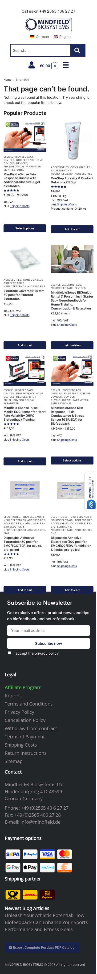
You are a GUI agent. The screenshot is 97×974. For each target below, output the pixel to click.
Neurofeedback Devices (68, 288)
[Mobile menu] (66, 65)
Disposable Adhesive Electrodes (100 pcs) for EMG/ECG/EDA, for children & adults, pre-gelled (71, 543)
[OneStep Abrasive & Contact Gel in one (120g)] (72, 141)
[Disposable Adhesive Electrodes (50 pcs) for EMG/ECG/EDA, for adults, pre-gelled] (25, 491)
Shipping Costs (19, 206)
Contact (13, 772)
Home (8, 79)
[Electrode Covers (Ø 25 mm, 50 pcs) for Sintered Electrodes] (25, 256)
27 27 (63, 808)
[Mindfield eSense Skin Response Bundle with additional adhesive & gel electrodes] (25, 136)
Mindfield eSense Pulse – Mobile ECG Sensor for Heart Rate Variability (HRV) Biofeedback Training (25, 414)
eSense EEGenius (63, 284)
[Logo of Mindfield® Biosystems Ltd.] (48, 25)
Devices (21, 163)
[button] (49, 66)
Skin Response (14, 169)
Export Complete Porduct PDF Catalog (43, 947)
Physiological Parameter (22, 166)
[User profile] (31, 64)
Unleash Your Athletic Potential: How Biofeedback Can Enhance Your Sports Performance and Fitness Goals (46, 922)
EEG (78, 284)
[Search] (78, 50)
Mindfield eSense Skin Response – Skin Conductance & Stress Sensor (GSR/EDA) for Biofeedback (67, 416)
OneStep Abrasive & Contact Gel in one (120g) (72, 180)
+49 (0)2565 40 (36, 808)
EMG (6, 533)
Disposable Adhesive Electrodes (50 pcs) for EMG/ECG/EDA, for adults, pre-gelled (23, 543)
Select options (24, 228)
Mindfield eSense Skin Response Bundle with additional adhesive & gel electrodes (22, 180)
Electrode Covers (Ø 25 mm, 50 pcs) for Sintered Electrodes (24, 295)
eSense (8, 156)
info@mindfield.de (40, 822)
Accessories (60, 167)
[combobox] (40, 50)
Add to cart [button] (72, 229)
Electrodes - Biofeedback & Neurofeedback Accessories (24, 518)
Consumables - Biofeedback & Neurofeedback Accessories (72, 170)
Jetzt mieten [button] (72, 345)
